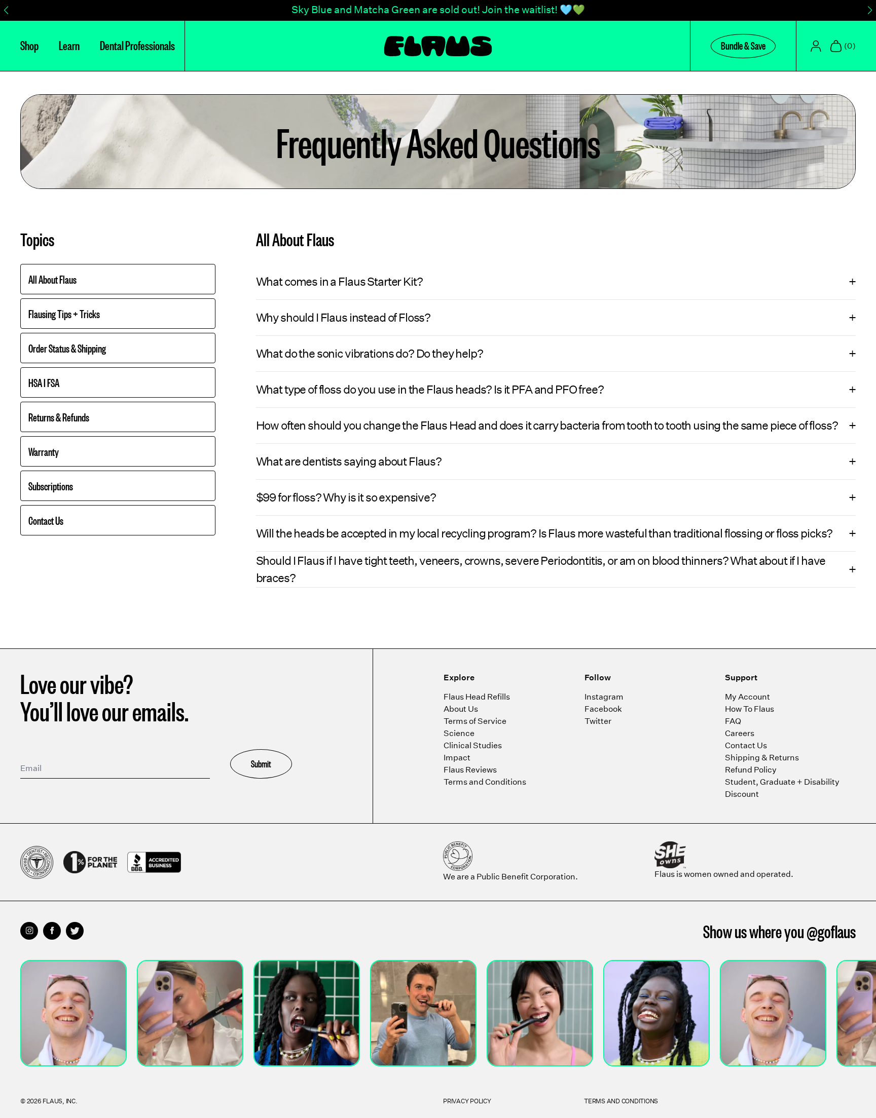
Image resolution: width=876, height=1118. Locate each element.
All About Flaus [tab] (52, 279)
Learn (69, 44)
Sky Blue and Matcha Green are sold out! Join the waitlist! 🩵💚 (438, 10)
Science (459, 733)
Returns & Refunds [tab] (58, 417)
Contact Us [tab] (45, 520)
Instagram (604, 697)
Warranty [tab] (43, 451)
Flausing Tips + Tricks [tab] (64, 313)
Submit (261, 763)
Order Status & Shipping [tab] (67, 348)
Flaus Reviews (470, 770)
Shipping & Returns (762, 757)
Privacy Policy (467, 1101)
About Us (461, 709)
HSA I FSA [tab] (43, 382)
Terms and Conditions (485, 782)
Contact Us (746, 745)
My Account (747, 697)
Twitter (598, 721)
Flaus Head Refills (477, 697)
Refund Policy (751, 770)
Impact (457, 757)
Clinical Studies (473, 745)
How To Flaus (749, 709)
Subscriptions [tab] (50, 486)
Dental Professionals (137, 44)
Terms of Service (475, 721)
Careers (739, 733)
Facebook (603, 709)
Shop (29, 44)
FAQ (733, 721)
